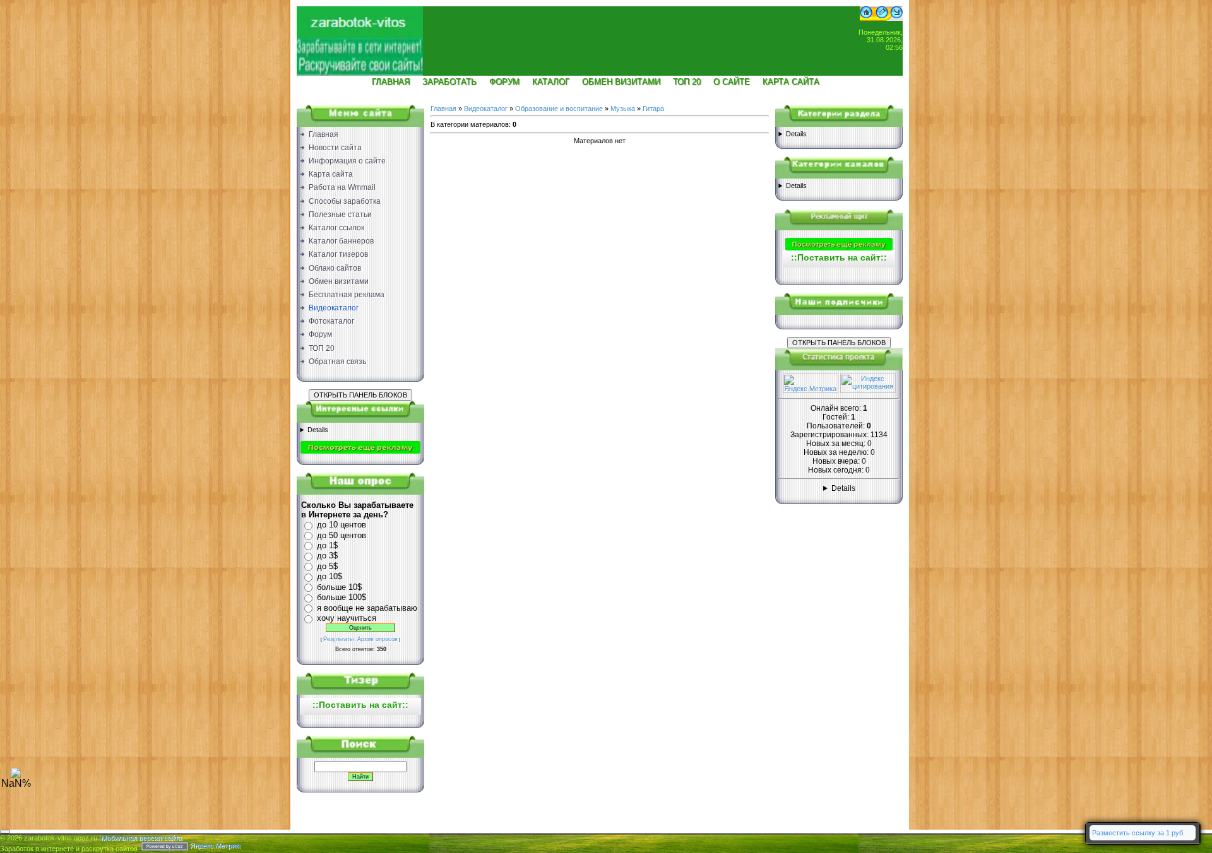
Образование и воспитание (559, 108)
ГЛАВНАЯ (391, 81)
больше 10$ (339, 587)
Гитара (653, 108)
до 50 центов (341, 535)
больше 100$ (341, 597)
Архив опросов (377, 639)
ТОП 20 (687, 81)
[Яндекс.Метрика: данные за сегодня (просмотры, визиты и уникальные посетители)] (810, 383)
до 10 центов (341, 524)
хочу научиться (346, 618)
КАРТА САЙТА (791, 81)
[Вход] (897, 18)
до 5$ (327, 566)
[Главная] (866, 18)
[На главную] (360, 35)
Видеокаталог (486, 108)
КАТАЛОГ (550, 81)
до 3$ (327, 555)
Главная (443, 108)
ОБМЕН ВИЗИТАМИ (621, 81)
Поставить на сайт (360, 705)
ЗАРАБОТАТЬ (449, 81)
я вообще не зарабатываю (367, 608)
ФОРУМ (504, 81)
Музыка (622, 108)
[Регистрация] (882, 18)
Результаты (338, 639)
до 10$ (329, 576)
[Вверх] (16, 775)
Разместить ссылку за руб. (1138, 833)
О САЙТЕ (731, 81)
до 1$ (327, 545)
